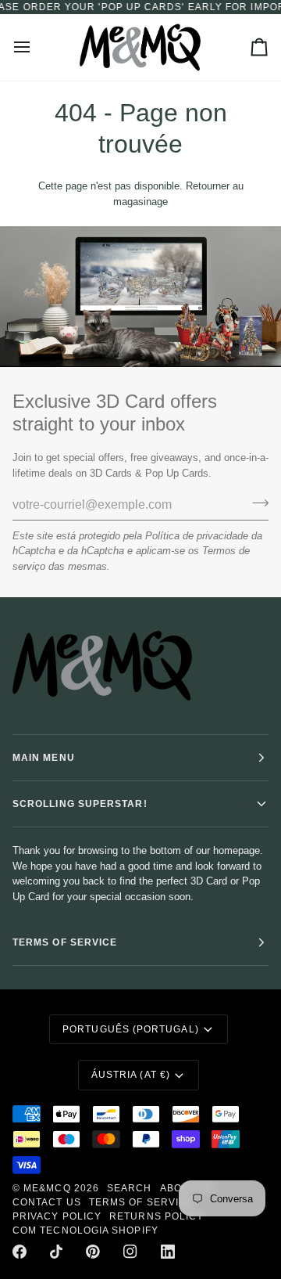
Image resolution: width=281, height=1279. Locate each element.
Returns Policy (156, 1216)
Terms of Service (141, 1202)
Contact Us (46, 1202)
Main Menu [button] (43, 757)
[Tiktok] (56, 1252)
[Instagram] (130, 1252)
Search (129, 1188)
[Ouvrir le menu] (35, 47)
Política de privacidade (196, 536)
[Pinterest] (93, 1252)
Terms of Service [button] (64, 942)
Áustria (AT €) (130, 1074)
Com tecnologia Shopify (85, 1230)
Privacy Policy (56, 1216)
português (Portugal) (130, 1029)
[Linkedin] (168, 1252)
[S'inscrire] (256, 502)
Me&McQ (46, 1188)
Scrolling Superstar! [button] (80, 803)
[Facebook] (19, 1252)
